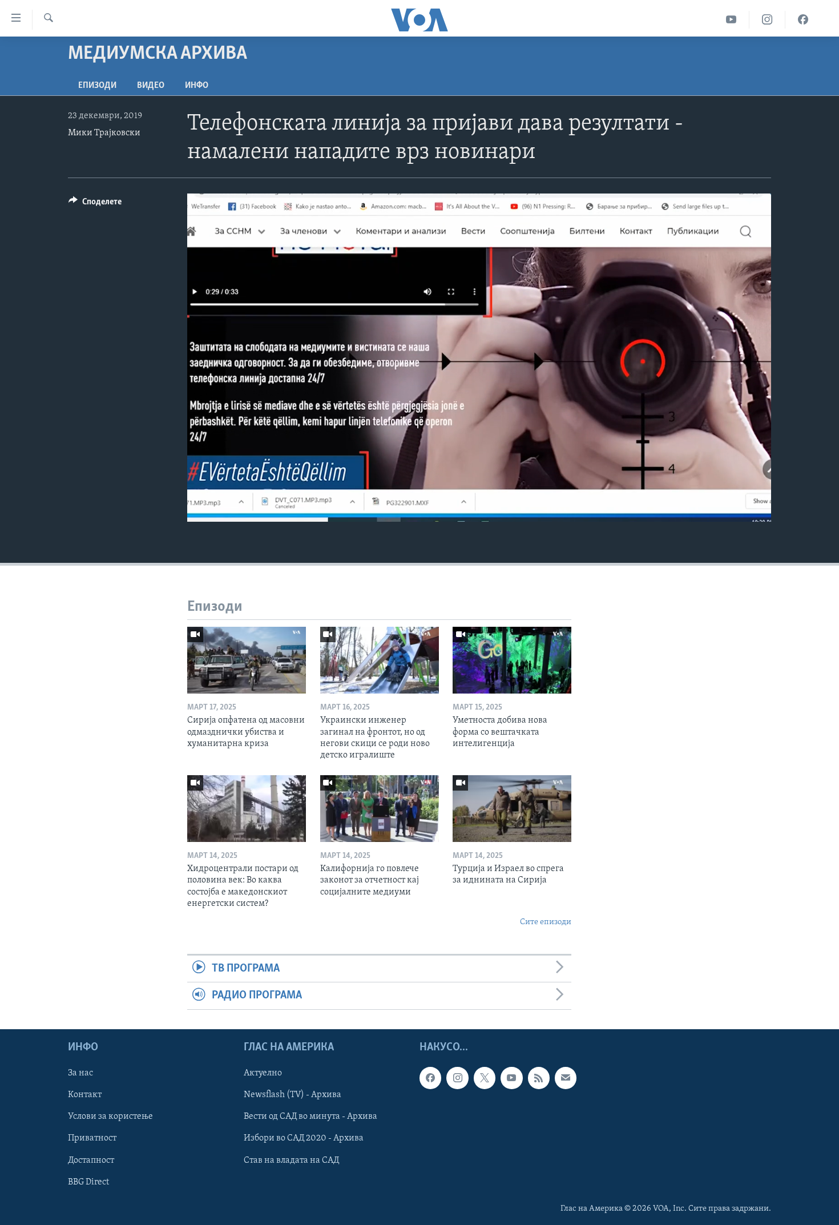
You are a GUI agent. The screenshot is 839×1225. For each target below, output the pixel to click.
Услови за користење (110, 1116)
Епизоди (97, 85)
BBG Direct (88, 1181)
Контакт (85, 1094)
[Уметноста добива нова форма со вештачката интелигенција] (512, 660)
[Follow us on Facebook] (430, 1078)
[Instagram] (767, 20)
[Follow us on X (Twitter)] (484, 1078)
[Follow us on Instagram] (457, 1078)
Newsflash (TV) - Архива (292, 1094)
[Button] (95, 204)
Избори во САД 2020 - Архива (304, 1138)
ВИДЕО (150, 85)
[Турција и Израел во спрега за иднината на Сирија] (512, 808)
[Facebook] (803, 20)
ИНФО (196, 85)
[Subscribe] (565, 1078)
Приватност (92, 1138)
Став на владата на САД (291, 1159)
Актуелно (263, 1073)
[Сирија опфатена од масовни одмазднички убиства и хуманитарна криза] (246, 660)
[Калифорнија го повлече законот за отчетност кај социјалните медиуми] (379, 808)
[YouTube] (731, 20)
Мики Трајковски (104, 133)
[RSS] (539, 1078)
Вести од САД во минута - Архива (310, 1116)
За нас (80, 1073)
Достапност (91, 1159)
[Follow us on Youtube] (511, 1078)
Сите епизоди (545, 922)
